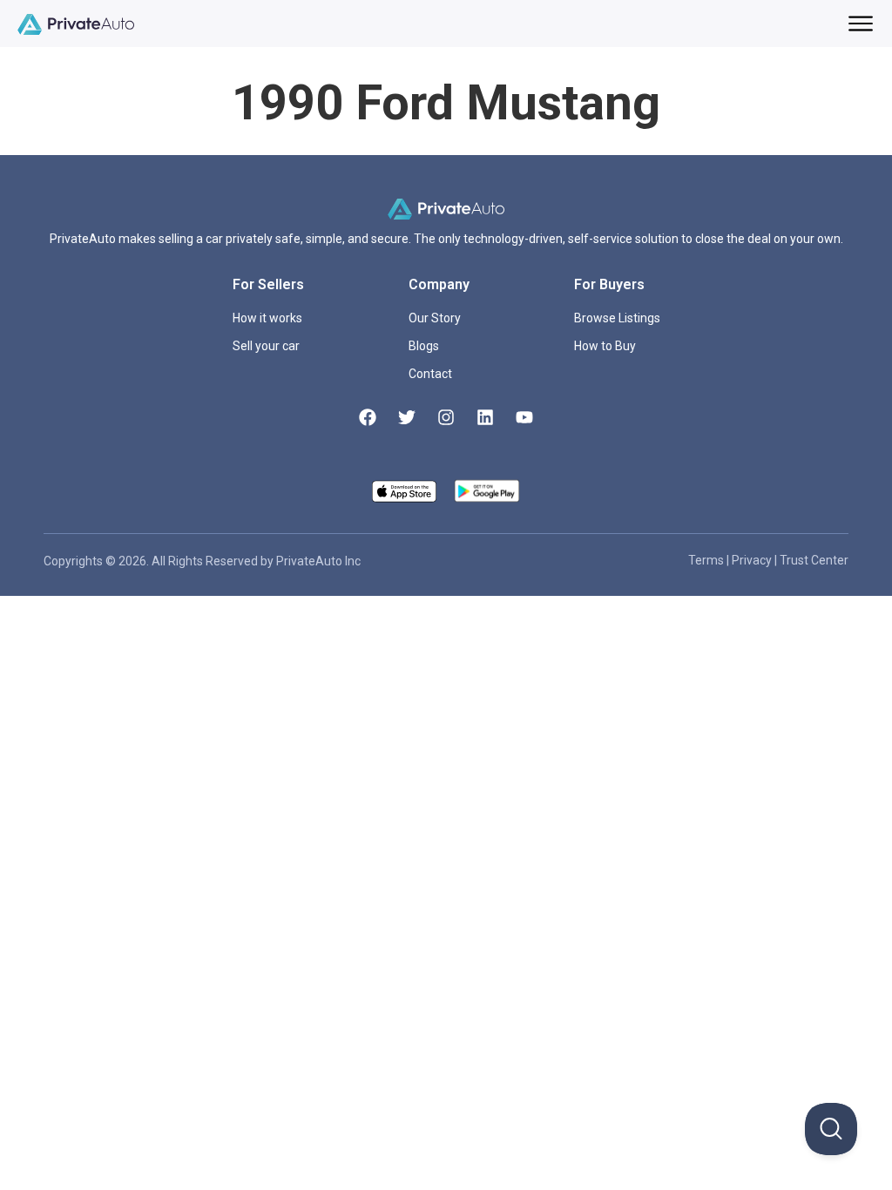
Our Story (435, 318)
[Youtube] (524, 417)
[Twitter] (406, 417)
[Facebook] (367, 417)
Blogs (424, 346)
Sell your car (266, 346)
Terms (707, 560)
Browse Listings (617, 318)
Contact (430, 374)
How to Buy (605, 346)
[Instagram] (446, 417)
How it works (267, 318)
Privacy (753, 560)
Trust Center (814, 560)
